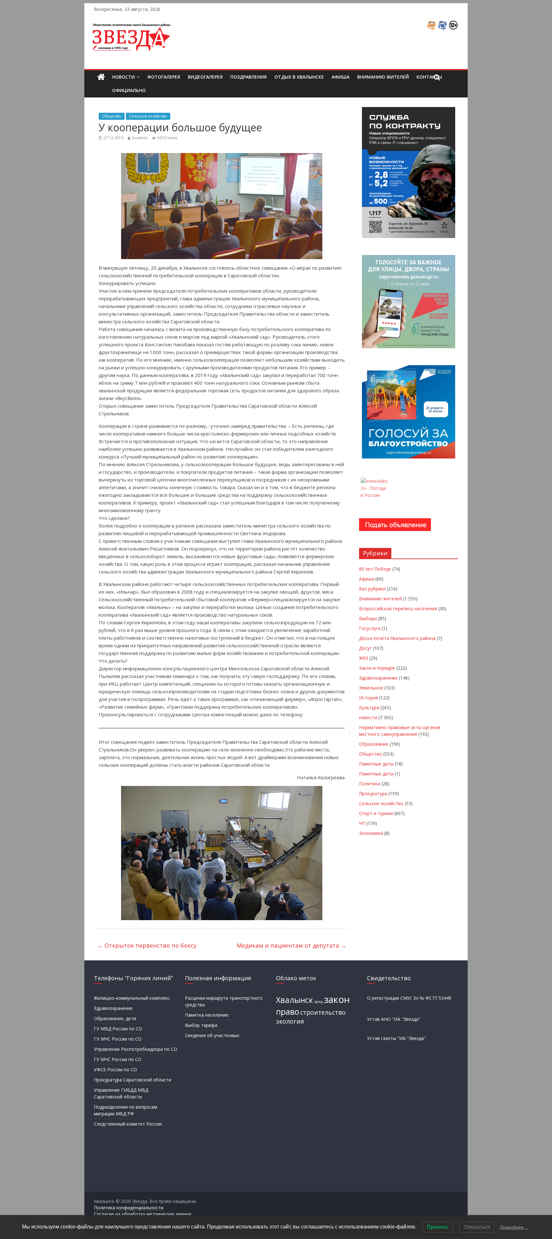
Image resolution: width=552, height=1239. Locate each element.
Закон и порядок (377, 668)
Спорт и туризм (376, 813)
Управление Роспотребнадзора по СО (135, 1049)
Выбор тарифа (201, 1025)
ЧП (362, 823)
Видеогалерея (205, 77)
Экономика (371, 833)
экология (290, 1021)
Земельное (371, 688)
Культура (369, 707)
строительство (323, 1012)
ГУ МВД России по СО (118, 1029)
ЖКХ (363, 658)
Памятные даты (376, 764)
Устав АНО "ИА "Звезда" (393, 1019)
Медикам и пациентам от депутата (291, 945)
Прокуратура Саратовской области (132, 1080)
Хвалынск (294, 1000)
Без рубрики (372, 589)
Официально (129, 90)
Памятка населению (207, 1015)
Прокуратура (373, 793)
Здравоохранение (378, 678)
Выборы (368, 618)
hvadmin (140, 138)
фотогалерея (163, 77)
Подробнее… (514, 1227)
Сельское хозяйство (148, 116)
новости (368, 717)
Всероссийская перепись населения (398, 608)
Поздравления (248, 77)
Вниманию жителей (383, 77)
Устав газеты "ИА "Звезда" (396, 1038)
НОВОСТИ (123, 77)
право (287, 1011)
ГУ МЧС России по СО (118, 1039)
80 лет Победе (375, 569)
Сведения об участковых (212, 1035)
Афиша (340, 77)
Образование (373, 744)
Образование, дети (115, 1018)
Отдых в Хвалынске (299, 77)
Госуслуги (369, 628)
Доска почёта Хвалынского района (397, 638)
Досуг (365, 648)
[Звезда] (101, 77)
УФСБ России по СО (115, 1069)
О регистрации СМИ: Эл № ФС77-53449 (409, 998)
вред (318, 1001)
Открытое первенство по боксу (146, 945)
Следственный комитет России (128, 1124)
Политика (369, 784)
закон (337, 999)
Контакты (429, 77)
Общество (111, 116)
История (368, 698)
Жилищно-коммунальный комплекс (132, 998)
